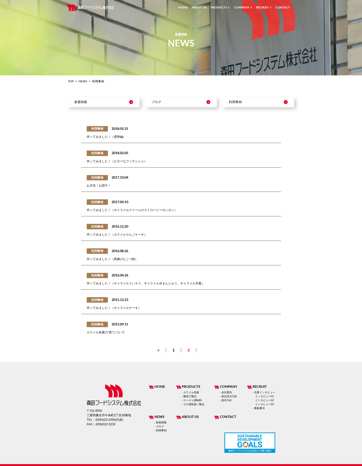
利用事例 (235, 102)
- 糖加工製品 (189, 396)
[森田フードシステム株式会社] (90, 7)
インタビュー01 (264, 396)
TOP (71, 81)
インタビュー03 (264, 404)
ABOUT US (190, 417)
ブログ (156, 102)
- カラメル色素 (190, 392)
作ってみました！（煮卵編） (106, 136)
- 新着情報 (160, 422)
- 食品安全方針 (228, 396)
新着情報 (80, 102)
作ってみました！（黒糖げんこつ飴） (112, 259)
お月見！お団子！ (99, 185)
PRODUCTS (191, 387)
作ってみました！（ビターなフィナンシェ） (117, 161)
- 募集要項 (258, 408)
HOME (159, 387)
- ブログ (159, 426)
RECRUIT (260, 387)
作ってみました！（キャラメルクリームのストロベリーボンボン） (132, 210)
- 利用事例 (160, 430)
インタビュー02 (264, 400)
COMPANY (228, 387)
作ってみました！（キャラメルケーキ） (114, 307)
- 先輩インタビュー (263, 392)
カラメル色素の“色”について (106, 332)
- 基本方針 (226, 400)
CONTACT (228, 417)
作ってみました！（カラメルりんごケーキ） (117, 234)
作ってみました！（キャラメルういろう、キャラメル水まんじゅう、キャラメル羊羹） (145, 283)
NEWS (82, 81)
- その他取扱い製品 (193, 404)
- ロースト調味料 (192, 400)
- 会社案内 (226, 392)
